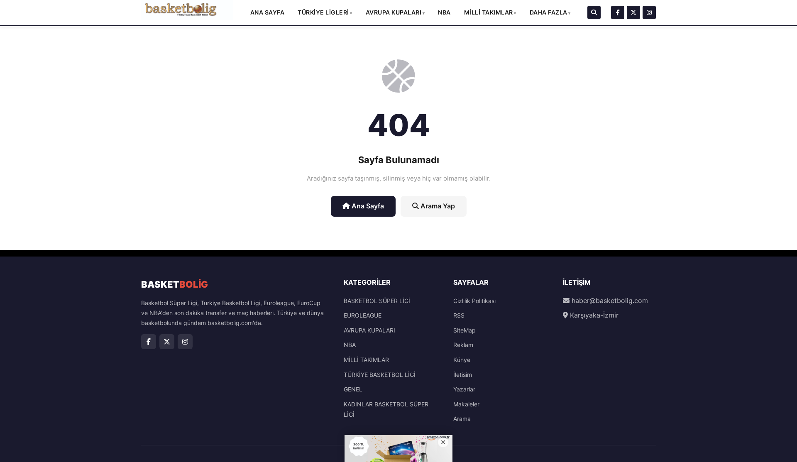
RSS (459, 315)
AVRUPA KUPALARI (394, 12)
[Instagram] (649, 12)
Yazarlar (464, 389)
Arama (462, 418)
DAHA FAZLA (548, 12)
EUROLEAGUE (362, 315)
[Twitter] (633, 12)
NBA (444, 12)
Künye (461, 359)
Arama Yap (437, 206)
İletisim (462, 374)
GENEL (353, 389)
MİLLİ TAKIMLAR (488, 12)
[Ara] (594, 12)
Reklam (463, 344)
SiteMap (464, 330)
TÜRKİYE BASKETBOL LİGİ (380, 374)
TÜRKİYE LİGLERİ (323, 12)
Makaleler (466, 404)
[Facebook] (617, 12)
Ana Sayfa (267, 12)
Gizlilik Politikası (474, 300)
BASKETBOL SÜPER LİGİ (377, 300)
